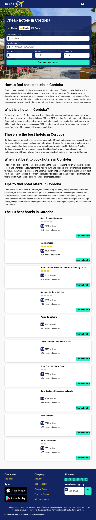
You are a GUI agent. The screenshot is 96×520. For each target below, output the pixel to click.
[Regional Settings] (83, 4)
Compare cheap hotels (48, 62)
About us (38, 479)
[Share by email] (66, 481)
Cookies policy (40, 484)
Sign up (88, 491)
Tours (37, 28)
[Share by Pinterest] (82, 481)
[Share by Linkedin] (86, 481)
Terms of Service (41, 494)
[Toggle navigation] (88, 4)
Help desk (8, 479)
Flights (14, 28)
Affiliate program (41, 499)
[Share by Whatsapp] (70, 481)
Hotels (26, 28)
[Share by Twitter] (78, 481)
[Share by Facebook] (74, 481)
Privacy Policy (40, 489)
